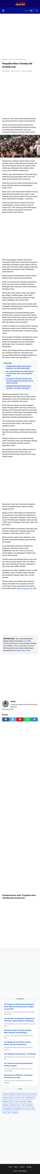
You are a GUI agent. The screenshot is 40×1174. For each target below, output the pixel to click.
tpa (4, 1112)
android (5, 1094)
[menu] (4, 10)
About (16, 1167)
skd (23, 1105)
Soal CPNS (27, 641)
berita (18, 1094)
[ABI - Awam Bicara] (20, 3)
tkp (28, 1108)
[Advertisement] (20, 36)
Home (10, 1167)
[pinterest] (20, 719)
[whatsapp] (27, 719)
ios (23, 1097)
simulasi (12, 1105)
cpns (24, 1094)
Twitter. (27, 650)
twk (8, 1112)
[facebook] (5, 719)
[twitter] (13, 719)
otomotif (23, 1101)
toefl (32, 1108)
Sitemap (29, 1167)
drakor (34, 1094)
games (12, 1097)
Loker (15, 646)
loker (11, 1101)
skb (19, 1105)
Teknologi (30, 646)
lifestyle (5, 1101)
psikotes (5, 1105)
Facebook (18, 650)
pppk (29, 1101)
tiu (24, 1108)
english (5, 1097)
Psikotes (6, 643)
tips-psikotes (17, 1108)
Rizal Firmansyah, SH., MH (27, 588)
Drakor (5, 646)
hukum (18, 1097)
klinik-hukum (30, 1097)
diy (29, 1094)
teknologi (29, 1105)
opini (16, 1101)
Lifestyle (21, 646)
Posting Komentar (26, 71)
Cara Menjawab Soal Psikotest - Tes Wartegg (20, 1054)
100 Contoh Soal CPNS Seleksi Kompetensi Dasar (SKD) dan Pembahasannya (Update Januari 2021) (19, 1006)
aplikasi (12, 1094)
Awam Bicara (23, 1171)
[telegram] (34, 719)
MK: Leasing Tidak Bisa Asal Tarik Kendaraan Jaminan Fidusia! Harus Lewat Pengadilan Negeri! (20, 374)
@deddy (11, 709)
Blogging (15, 643)
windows (14, 1112)
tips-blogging (7, 1108)
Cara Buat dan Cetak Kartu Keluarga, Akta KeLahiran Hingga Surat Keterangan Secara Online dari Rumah (19, 381)
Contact (22, 1167)
